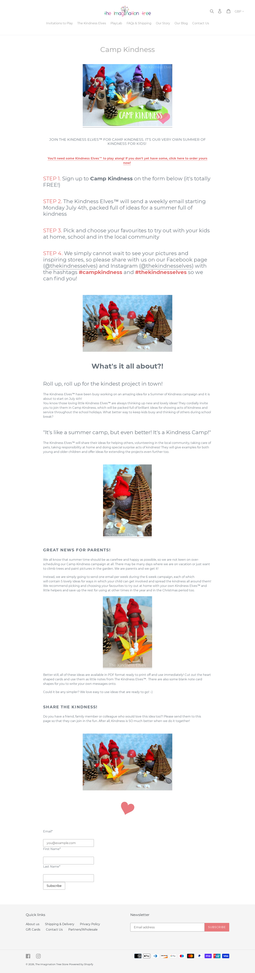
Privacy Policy (90, 924)
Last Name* (51, 866)
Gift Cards (33, 929)
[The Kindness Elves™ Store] (127, 125)
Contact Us (54, 929)
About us (32, 924)
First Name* (52, 849)
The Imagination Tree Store (51, 964)
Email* (48, 831)
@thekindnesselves (70, 266)
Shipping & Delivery (59, 924)
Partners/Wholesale (83, 929)
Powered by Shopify (81, 964)
